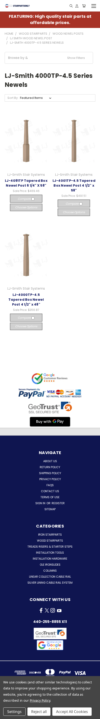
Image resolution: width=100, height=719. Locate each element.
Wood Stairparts (50, 541)
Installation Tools (50, 553)
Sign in (40, 503)
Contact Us (50, 491)
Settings (14, 711)
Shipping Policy (50, 473)
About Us (50, 461)
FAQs (50, 485)
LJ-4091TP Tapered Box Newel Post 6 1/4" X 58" (26, 183)
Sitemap (50, 509)
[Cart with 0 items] (83, 6)
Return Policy (50, 467)
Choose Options (26, 207)
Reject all (39, 711)
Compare (24, 199)
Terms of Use (50, 497)
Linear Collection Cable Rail (50, 577)
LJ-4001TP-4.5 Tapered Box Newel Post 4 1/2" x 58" (74, 185)
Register (58, 503)
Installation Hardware (50, 559)
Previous (7, 714)
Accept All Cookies (72, 711)
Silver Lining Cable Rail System (50, 583)
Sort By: (12, 98)
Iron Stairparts (50, 535)
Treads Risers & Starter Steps (50, 547)
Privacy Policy (50, 479)
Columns (50, 571)
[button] (49, 58)
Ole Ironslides (50, 565)
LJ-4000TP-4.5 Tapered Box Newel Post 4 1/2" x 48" (26, 299)
